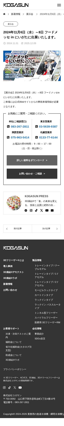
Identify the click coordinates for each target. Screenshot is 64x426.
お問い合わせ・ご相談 (30, 173)
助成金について (14, 355)
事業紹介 (39, 333)
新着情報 (7, 284)
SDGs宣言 (40, 338)
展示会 (11, 24)
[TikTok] (36, 210)
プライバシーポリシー (14, 369)
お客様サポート (11, 328)
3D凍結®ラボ (10, 278)
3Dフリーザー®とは (13, 260)
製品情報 (37, 260)
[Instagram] (31, 210)
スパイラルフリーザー (46, 317)
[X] (41, 210)
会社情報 (37, 328)
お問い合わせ (10, 290)
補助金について (14, 342)
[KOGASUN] (15, 5)
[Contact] (52, 210)
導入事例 (7, 266)
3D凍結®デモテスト (13, 272)
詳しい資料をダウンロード (30, 160)
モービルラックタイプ (46, 290)
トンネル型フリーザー (46, 312)
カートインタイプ (44, 295)
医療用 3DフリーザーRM (47, 322)
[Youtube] (46, 210)
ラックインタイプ (44, 299)
